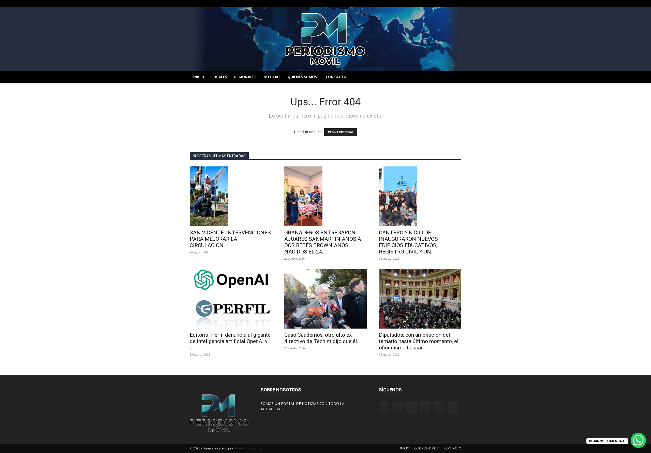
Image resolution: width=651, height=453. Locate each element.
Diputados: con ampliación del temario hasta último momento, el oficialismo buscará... (418, 341)
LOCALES (219, 76)
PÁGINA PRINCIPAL (340, 132)
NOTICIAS (271, 76)
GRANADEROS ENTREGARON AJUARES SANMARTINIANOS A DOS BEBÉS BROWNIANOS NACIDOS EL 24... (322, 242)
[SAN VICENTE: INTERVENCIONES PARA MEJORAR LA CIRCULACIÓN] (231, 196)
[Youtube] (457, 3)
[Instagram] (424, 3)
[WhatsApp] (449, 3)
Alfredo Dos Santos (248, 448)
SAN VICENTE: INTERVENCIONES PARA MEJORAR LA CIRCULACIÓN (230, 239)
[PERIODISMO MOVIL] (325, 39)
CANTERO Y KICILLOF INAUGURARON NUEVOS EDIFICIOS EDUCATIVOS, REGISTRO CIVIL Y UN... (408, 242)
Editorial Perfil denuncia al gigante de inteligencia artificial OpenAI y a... (230, 341)
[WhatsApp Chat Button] (638, 440)
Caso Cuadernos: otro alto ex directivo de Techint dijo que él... (322, 338)
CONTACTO (336, 76)
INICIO (198, 76)
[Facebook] (415, 3)
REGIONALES (245, 76)
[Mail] (432, 3)
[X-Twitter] (441, 3)
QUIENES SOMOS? (303, 76)
